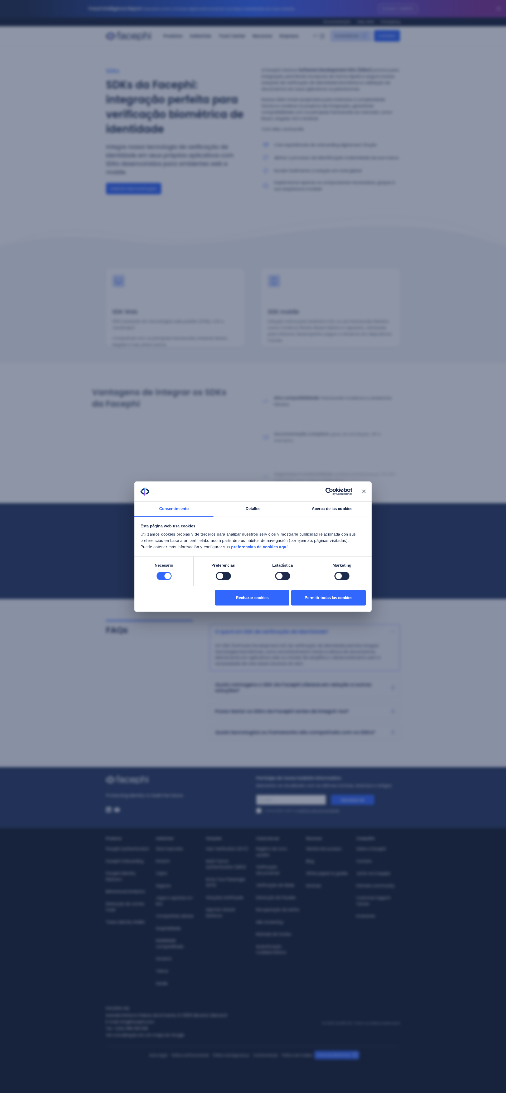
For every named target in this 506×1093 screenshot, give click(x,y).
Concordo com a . (302, 810)
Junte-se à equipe (373, 873)
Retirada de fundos (273, 934)
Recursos (262, 36)
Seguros (163, 885)
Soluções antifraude (225, 897)
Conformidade (265, 1055)
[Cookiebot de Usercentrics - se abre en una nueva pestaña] (329, 491)
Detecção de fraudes (276, 897)
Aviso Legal (158, 1055)
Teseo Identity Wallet (125, 922)
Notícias (313, 885)
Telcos (162, 971)
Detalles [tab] (253, 509)
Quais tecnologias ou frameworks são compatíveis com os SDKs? (295, 732)
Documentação (337, 21)
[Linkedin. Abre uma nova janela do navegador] (108, 809)
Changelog (390, 21)
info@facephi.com (137, 1022)
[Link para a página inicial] (178, 780)
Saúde (162, 983)
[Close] (498, 9)
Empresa (289, 36)
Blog (310, 861)
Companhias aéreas (174, 916)
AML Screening (269, 922)
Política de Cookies (297, 1055)
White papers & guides (327, 873)
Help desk (365, 21)
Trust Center (232, 36)
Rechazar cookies (252, 598)
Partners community (375, 885)
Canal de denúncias (333, 1055)
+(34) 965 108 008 (131, 1028)
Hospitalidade (168, 928)
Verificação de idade (275, 885)
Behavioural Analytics (125, 891)
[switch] (223, 576)
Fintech (163, 861)
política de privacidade (318, 810)
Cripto (161, 873)
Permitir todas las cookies (328, 598)
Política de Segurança (231, 1055)
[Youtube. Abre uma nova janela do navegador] (117, 809)
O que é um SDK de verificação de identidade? (271, 631)
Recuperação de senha (277, 909)
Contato (364, 861)
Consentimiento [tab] (174, 509)
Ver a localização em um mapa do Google (145, 1035)
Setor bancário (169, 848)
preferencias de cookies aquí (259, 547)
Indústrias (200, 36)
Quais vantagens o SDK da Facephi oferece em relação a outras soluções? (293, 687)
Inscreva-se (352, 800)
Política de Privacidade (190, 1055)
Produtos (173, 36)
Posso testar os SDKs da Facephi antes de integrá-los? (282, 711)
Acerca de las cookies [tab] (332, 509)
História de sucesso (324, 848)
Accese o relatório (398, 8)
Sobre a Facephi (371, 848)
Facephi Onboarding (124, 861)
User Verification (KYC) (227, 848)
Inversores (365, 916)
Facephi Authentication (127, 848)
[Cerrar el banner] (364, 491)
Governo (164, 958)
